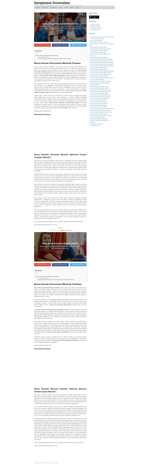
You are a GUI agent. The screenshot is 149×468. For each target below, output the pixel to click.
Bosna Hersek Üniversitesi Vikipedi (99, 76)
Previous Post (60, 453)
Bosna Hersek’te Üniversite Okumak (99, 42)
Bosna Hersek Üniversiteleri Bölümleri (100, 98)
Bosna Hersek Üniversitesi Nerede (99, 50)
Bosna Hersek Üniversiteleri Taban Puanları (101, 112)
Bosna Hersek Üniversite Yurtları (98, 100)
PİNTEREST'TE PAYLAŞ (43, 45)
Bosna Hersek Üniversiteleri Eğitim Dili (100, 95)
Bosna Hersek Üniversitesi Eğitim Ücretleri (101, 72)
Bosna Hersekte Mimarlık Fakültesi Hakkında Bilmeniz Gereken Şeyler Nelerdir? (56, 279)
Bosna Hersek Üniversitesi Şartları (99, 47)
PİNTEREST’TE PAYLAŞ (43, 264)
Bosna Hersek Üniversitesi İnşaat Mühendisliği (102, 66)
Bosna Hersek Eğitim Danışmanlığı (99, 119)
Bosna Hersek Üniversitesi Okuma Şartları (101, 49)
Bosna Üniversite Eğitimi (97, 40)
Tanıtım (66, 7)
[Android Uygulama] (94, 17)
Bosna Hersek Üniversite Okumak (99, 101)
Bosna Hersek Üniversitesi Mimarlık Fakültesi (47, 276)
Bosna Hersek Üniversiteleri (97, 79)
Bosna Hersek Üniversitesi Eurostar (99, 69)
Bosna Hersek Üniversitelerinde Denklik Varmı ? (102, 78)
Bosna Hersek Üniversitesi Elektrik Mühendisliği (102, 71)
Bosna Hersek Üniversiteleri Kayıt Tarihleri (101, 90)
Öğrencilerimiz (53, 7)
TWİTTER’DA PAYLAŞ (78, 264)
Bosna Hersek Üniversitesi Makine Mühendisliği (102, 62)
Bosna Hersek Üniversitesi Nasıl (98, 52)
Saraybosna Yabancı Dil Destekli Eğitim (100, 83)
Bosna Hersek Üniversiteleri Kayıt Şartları (101, 91)
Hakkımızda (45, 7)
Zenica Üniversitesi (95, 24)
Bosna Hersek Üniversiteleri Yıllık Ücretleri (101, 81)
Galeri (60, 7)
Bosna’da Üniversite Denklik (97, 38)
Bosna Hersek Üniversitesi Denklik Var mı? (101, 74)
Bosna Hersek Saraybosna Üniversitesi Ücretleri (102, 108)
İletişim (78, 7)
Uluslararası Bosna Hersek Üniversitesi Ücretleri (102, 37)
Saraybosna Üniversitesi (52, 2)
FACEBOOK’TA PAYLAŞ (61, 264)
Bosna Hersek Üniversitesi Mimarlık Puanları (47, 55)
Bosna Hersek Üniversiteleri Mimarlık (100, 88)
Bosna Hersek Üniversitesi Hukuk (99, 67)
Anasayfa (37, 7)
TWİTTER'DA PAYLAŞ (78, 45)
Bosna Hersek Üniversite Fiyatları (99, 105)
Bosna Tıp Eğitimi (95, 84)
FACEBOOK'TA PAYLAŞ (61, 45)
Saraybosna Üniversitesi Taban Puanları (100, 110)
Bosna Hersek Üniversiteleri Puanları (100, 86)
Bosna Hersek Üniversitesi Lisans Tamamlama (102, 64)
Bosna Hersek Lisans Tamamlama (99, 113)
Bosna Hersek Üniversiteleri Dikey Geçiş (100, 96)
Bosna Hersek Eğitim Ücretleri (98, 117)
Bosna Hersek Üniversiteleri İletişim (99, 93)
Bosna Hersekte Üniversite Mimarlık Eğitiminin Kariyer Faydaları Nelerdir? (55, 58)
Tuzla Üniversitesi (95, 29)
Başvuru (72, 7)
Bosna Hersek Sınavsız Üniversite (99, 107)
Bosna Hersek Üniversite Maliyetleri (99, 103)
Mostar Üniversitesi (95, 26)
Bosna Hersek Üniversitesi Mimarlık (99, 57)
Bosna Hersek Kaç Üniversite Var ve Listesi (101, 115)
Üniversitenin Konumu (44, 57)
